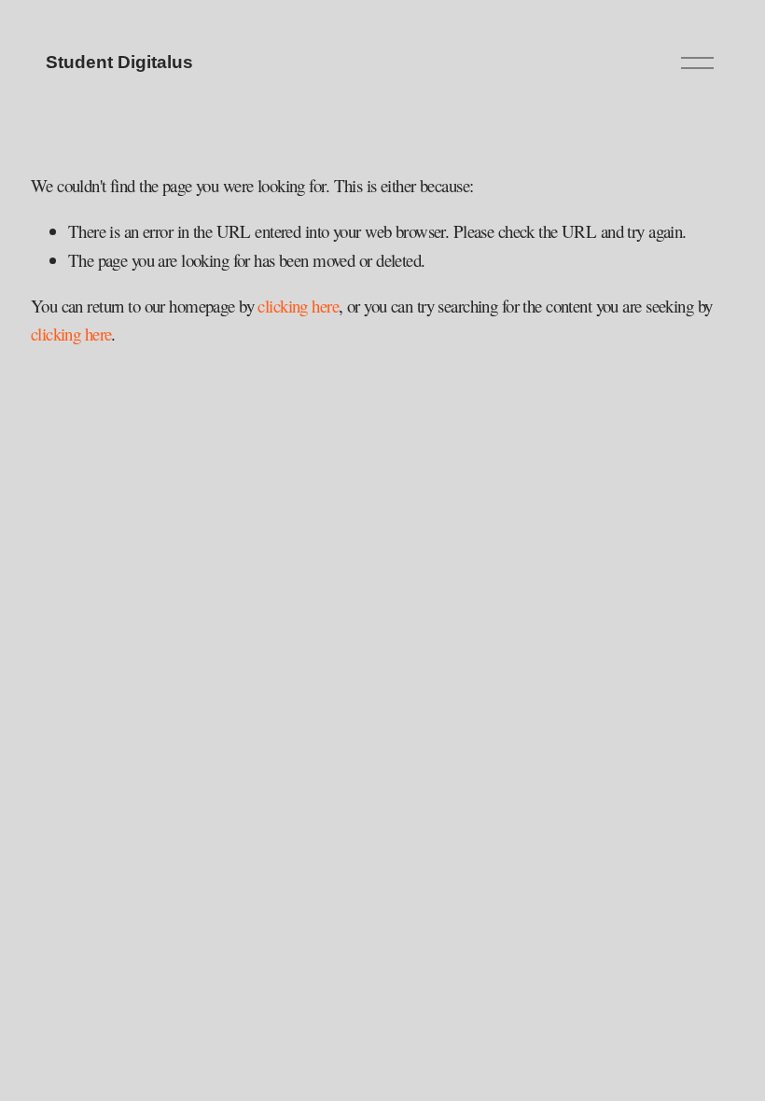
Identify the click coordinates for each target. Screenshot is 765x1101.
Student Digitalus (119, 62)
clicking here (298, 305)
